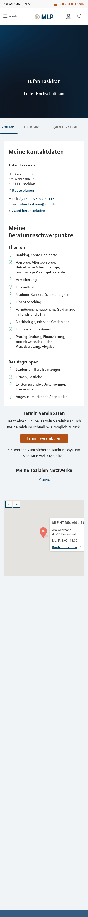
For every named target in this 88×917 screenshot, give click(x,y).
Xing (46, 479)
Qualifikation (65, 127)
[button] (43, 532)
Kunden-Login (72, 4)
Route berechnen (64, 547)
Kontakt (9, 127)
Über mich (32, 127)
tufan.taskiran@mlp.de (37, 204)
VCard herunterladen (28, 210)
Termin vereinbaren (44, 438)
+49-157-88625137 (39, 199)
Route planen (23, 190)
